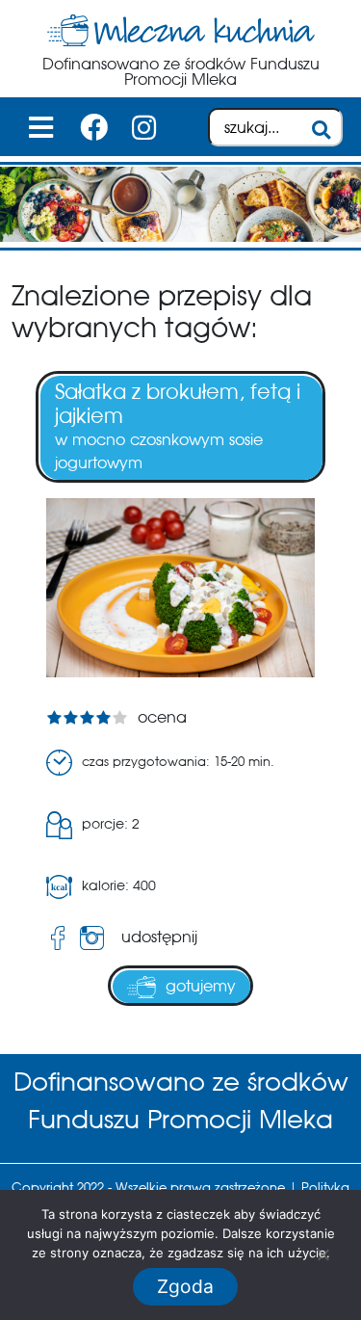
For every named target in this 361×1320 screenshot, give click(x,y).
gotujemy (201, 986)
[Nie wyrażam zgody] (322, 1254)
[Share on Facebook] (57, 938)
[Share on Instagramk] (96, 938)
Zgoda (185, 1286)
